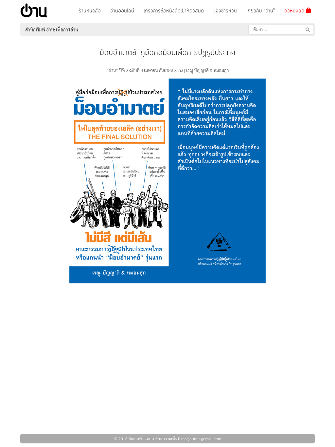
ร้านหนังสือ (90, 11)
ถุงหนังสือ (295, 11)
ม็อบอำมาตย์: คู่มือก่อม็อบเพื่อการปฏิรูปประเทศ (167, 52)
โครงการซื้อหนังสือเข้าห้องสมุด (174, 11)
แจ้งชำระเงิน (225, 11)
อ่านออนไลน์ (122, 11)
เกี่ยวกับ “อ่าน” (260, 11)
